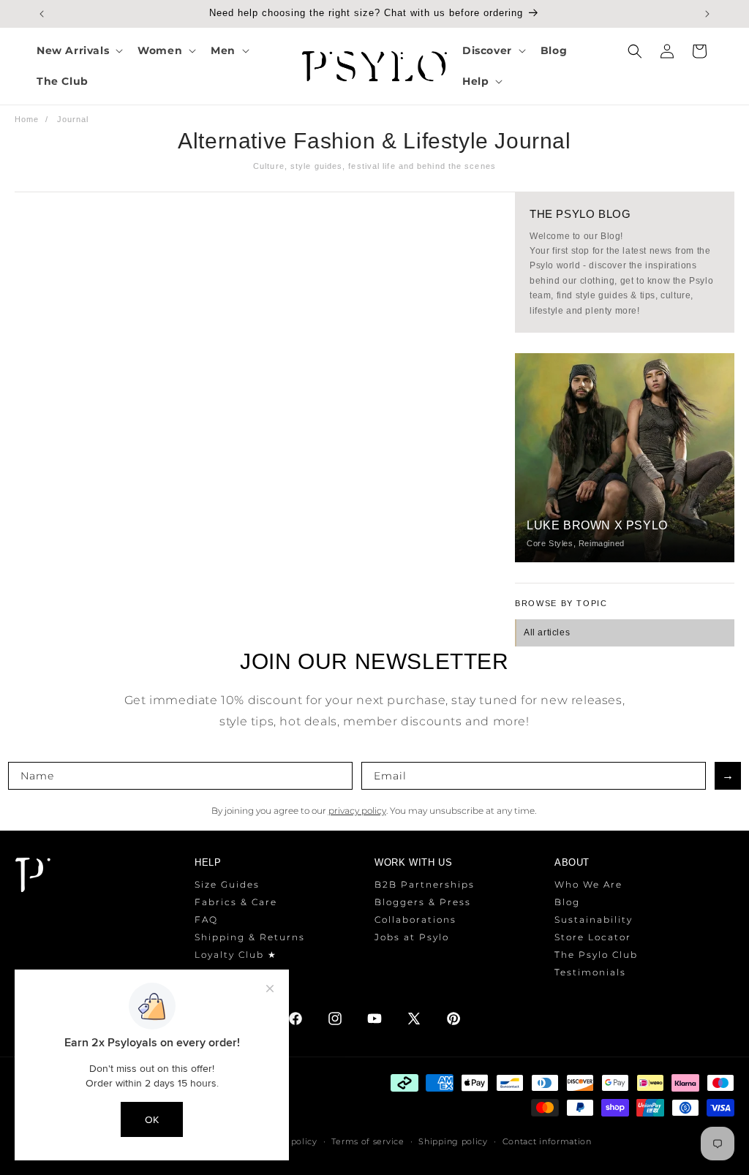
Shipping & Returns (250, 937)
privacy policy (357, 810)
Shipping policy (453, 1141)
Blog (567, 901)
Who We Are (588, 884)
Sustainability (593, 919)
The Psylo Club (596, 954)
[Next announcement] (707, 14)
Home (27, 119)
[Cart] (699, 51)
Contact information (547, 1141)
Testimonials (590, 972)
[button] (78, 50)
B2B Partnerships (424, 884)
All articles (547, 632)
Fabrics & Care (236, 901)
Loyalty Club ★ (236, 954)
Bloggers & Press (422, 901)
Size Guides (227, 884)
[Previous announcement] (42, 14)
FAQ (206, 919)
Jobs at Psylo (411, 937)
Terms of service (367, 1141)
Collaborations (415, 919)
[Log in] (667, 51)
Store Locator (592, 937)
